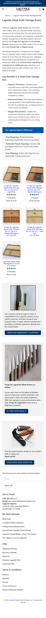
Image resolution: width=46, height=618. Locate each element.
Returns (5, 575)
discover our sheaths (19, 462)
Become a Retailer (9, 552)
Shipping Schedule (9, 549)
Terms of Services (9, 586)
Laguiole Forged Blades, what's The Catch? (19, 534)
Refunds (5, 578)
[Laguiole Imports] (23, 9)
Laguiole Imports (14, 600)
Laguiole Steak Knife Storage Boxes (27, 15)
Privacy (5, 582)
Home (7, 15)
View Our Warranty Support (23, 333)
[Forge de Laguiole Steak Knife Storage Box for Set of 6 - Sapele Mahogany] (35, 175)
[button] (39, 9)
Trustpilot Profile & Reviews (13, 523)
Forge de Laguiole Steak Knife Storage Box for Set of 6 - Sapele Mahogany (34, 189)
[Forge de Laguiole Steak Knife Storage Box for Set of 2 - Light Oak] (35, 216)
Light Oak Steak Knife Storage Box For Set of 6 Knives (11, 264)
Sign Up (9, 486)
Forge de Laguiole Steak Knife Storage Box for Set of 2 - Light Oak (34, 230)
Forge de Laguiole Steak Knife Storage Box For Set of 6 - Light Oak (11, 189)
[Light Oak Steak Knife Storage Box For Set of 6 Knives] (11, 250)
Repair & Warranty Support (12, 590)
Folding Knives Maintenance (13, 527)
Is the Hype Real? (16, 411)
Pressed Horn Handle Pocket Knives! (16, 530)
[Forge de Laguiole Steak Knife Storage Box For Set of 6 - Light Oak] (11, 175)
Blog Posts (6, 519)
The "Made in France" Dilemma (14, 538)
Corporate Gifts (8, 564)
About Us (6, 556)
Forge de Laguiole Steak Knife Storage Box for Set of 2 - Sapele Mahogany (11, 230)
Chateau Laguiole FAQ (11, 560)
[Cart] (43, 9)
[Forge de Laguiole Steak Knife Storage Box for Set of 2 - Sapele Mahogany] (11, 216)
